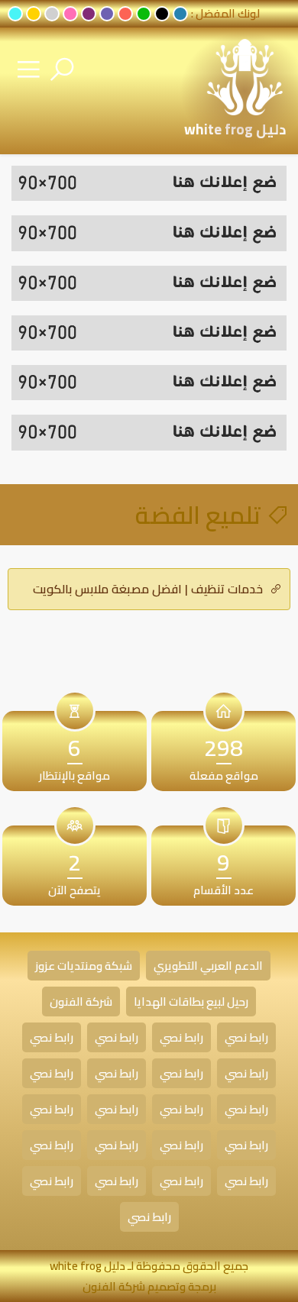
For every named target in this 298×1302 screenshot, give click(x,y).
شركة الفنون (81, 1001)
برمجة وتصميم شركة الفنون (149, 1286)
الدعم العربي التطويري (208, 966)
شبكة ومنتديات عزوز (83, 966)
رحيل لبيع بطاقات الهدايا (191, 1001)
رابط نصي (246, 1037)
